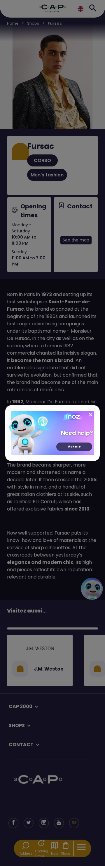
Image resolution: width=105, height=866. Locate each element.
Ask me (74, 446)
